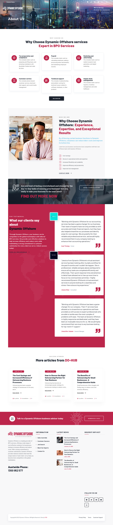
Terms (89, 517)
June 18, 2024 (67, 469)
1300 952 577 (15, 470)
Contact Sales (11, 2)
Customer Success (44, 441)
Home (30, 8)
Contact (63, 8)
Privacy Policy (82, 517)
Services (37, 8)
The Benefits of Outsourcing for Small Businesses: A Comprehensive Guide (71, 464)
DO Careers (54, 8)
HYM (46, 517)
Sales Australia (42, 438)
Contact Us (41, 451)
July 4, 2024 (67, 456)
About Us (45, 8)
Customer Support (98, 517)
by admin (16, 398)
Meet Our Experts (43, 448)
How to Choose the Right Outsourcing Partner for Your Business (55, 377)
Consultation (25, 398)
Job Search (41, 444)
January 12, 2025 (68, 446)
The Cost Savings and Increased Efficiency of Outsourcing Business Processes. (71, 441)
